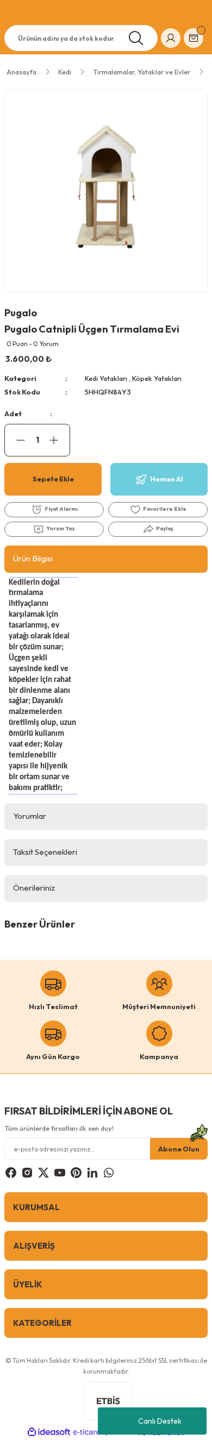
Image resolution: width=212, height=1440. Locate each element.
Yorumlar (29, 816)
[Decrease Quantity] (15, 440)
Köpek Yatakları (157, 378)
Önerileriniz (34, 887)
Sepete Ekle (53, 478)
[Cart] (193, 38)
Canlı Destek (160, 1421)
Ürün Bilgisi (33, 558)
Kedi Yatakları (106, 378)
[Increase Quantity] (59, 440)
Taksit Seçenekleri (45, 852)
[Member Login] (170, 38)
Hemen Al (166, 478)
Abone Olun (178, 1148)
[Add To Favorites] (158, 509)
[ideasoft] (49, 1432)
